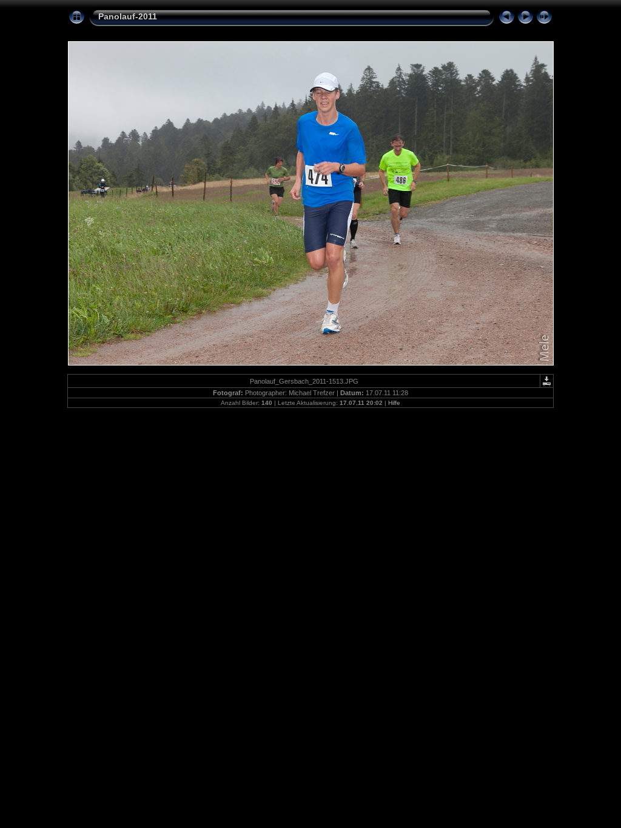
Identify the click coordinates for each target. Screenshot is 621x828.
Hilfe (394, 402)
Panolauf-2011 (127, 16)
